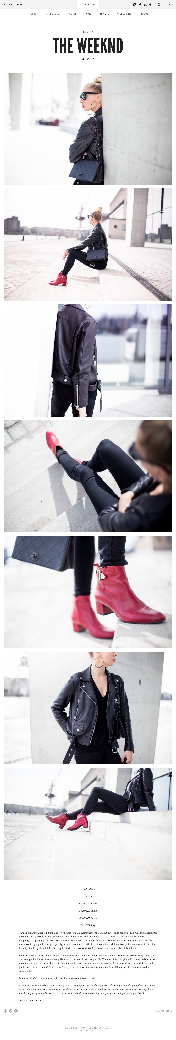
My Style (88, 59)
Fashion (33, 14)
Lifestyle (52, 14)
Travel (72, 14)
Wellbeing (124, 14)
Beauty (104, 14)
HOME (88, 14)
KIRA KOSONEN (13, 4)
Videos (144, 14)
